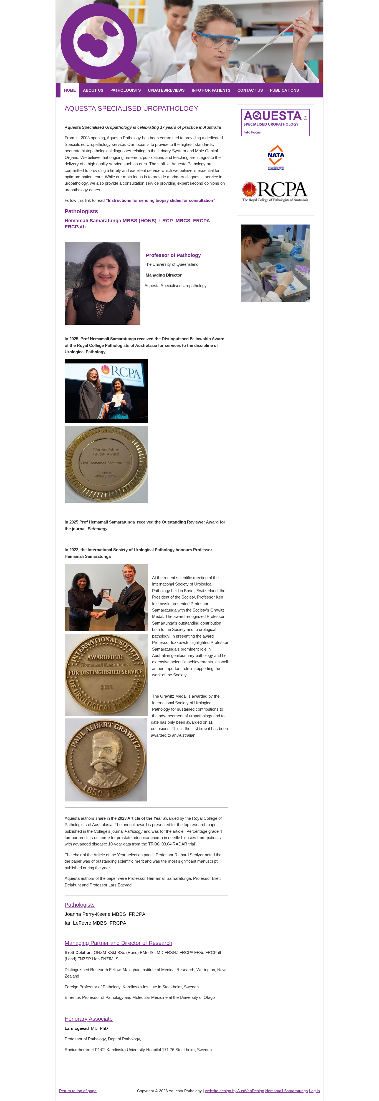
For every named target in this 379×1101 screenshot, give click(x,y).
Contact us (250, 90)
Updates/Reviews (166, 90)
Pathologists (125, 90)
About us (93, 90)
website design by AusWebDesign (234, 1091)
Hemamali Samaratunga (286, 1091)
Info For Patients (211, 90)
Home (70, 90)
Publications (284, 90)
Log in (314, 1091)
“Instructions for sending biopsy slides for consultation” (160, 200)
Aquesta (77, 41)
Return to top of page (78, 1091)
